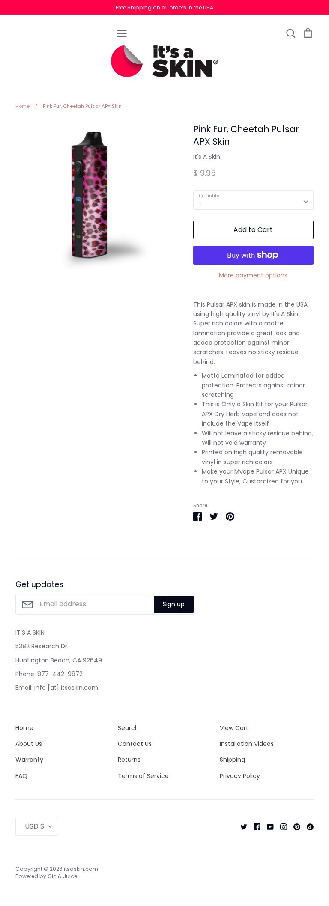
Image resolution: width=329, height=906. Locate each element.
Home (24, 728)
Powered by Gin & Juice (46, 876)
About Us (28, 743)
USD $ (35, 826)
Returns (129, 759)
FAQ (21, 776)
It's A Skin (206, 156)
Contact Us (135, 743)
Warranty (29, 759)
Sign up (174, 604)
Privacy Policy (240, 776)
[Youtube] (267, 826)
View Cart (234, 728)
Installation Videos (247, 743)
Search (128, 728)
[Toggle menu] (121, 33)
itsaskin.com (81, 869)
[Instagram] (280, 826)
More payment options (253, 275)
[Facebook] (253, 826)
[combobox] (253, 200)
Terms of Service (143, 776)
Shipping (232, 759)
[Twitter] (240, 826)
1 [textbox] (200, 204)
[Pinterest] (293, 826)
